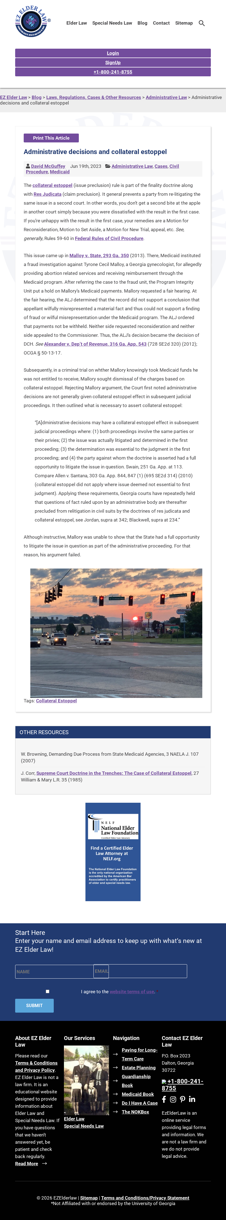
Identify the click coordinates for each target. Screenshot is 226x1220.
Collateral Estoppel (56, 700)
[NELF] (113, 899)
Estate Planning (139, 1067)
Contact (161, 23)
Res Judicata (47, 194)
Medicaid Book (138, 1094)
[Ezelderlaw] (33, 35)
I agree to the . (119, 991)
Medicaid (60, 171)
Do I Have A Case (140, 1103)
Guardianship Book (136, 1081)
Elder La (72, 1119)
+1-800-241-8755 (113, 72)
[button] (201, 23)
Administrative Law (132, 166)
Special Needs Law (112, 23)
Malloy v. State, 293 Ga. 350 (99, 255)
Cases (161, 166)
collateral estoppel (52, 185)
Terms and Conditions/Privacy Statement (145, 1198)
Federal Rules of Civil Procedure (109, 238)
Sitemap (184, 23)
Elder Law (76, 23)
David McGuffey (48, 166)
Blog (142, 23)
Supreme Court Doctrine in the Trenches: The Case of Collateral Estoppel (114, 773)
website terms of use (132, 991)
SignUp (113, 62)
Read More (26, 1163)
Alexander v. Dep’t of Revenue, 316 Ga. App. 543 (95, 344)
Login (113, 53)
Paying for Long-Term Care (140, 1054)
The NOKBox (135, 1112)
